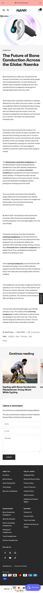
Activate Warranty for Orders (31, 525)
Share (5, 341)
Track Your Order (29, 520)
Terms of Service (22, 417)
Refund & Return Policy (32, 479)
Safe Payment (29, 495)
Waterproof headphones (7, 531)
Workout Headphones (10, 540)
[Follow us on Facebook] (5, 552)
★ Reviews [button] (41, 298)
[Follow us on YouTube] (10, 557)
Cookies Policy (29, 491)
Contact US (28, 512)
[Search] (8, 10)
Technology (7, 487)
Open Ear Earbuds (9, 519)
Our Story (6, 475)
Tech (30, 336)
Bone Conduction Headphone (9, 513)
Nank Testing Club (9, 483)
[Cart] (39, 10)
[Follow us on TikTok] (15, 557)
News (18, 336)
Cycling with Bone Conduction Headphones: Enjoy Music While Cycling (19, 390)
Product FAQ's (29, 516)
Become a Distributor (10, 491)
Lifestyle (7, 50)
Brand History (7, 479)
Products (24, 336)
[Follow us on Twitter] (10, 552)
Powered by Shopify (20, 566)
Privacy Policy (8, 417)
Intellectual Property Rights (31, 500)
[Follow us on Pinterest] (5, 557)
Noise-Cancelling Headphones (9, 524)
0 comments (35, 332)
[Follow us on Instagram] (15, 552)
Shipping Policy (29, 475)
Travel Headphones (9, 536)
